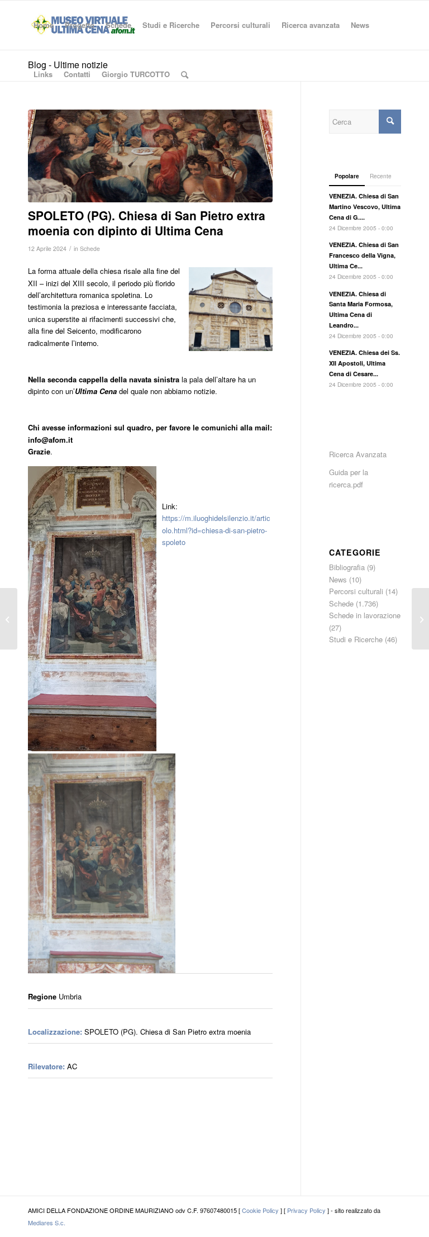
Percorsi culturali (356, 591)
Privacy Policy (306, 1210)
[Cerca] (184, 74)
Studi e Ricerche (356, 639)
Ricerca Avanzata (358, 454)
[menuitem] (43, 25)
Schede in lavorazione (365, 615)
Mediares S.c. (46, 1222)
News (338, 579)
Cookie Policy (260, 1210)
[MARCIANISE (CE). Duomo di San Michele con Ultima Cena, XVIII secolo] (420, 619)
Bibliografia (347, 567)
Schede (90, 248)
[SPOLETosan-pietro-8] (150, 156)
